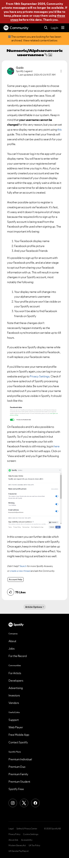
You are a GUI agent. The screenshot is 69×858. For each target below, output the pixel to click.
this (59, 129)
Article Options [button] (33, 607)
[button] (61, 71)
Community (19, 27)
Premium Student (19, 782)
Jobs (11, 648)
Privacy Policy (14, 834)
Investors (14, 695)
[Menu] (62, 28)
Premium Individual (20, 759)
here (56, 446)
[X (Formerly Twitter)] (24, 803)
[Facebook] (35, 803)
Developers (15, 680)
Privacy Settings (40, 376)
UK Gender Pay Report (18, 851)
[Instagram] (12, 803)
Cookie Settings (30, 834)
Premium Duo (16, 767)
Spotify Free (16, 789)
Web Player (15, 727)
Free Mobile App (18, 735)
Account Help (15, 579)
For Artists (14, 673)
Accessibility (26, 840)
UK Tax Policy (34, 845)
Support (13, 720)
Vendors (13, 703)
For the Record (17, 656)
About (12, 641)
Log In (54, 28)
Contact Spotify (18, 742)
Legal (11, 828)
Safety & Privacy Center (26, 828)
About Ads (13, 840)
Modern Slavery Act (17, 845)
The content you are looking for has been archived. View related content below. (36, 38)
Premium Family (18, 774)
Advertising (15, 688)
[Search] (46, 28)
